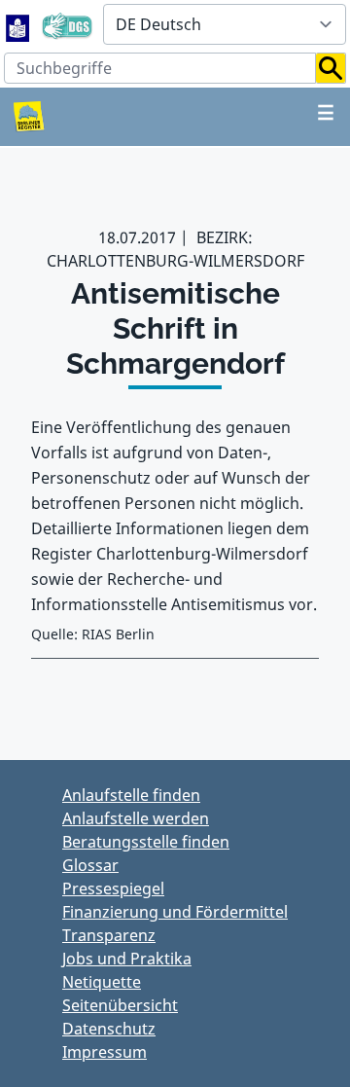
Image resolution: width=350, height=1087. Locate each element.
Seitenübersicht (120, 1005)
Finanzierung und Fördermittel (175, 912)
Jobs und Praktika (127, 958)
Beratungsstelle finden (145, 841)
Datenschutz (109, 1028)
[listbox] (224, 24)
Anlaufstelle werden (135, 818)
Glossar (90, 865)
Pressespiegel (113, 888)
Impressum (104, 1052)
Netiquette (101, 982)
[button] (331, 68)
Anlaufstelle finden (131, 795)
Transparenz (109, 935)
